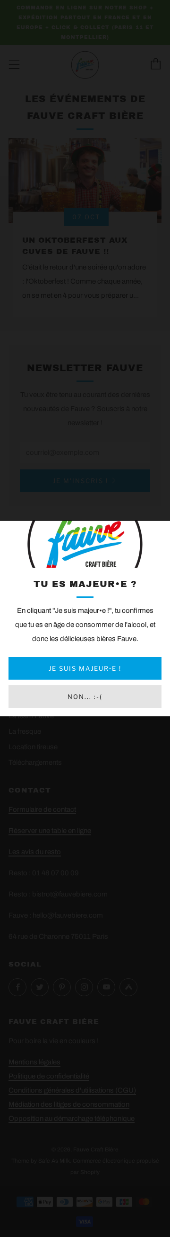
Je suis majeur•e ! (85, 668)
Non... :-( (85, 696)
